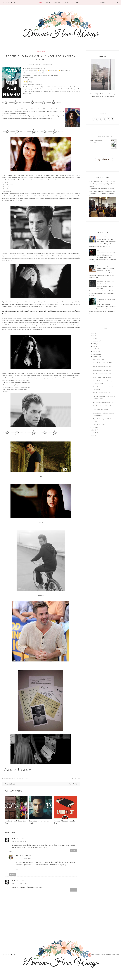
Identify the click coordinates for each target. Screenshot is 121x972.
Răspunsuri (13, 852)
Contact (66, 2)
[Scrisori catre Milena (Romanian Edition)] (113, 148)
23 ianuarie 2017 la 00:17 (19, 842)
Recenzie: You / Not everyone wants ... (39, 822)
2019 (93, 333)
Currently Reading (105, 136)
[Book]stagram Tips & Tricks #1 (103, 370)
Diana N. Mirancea (36, 64)
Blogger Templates (95, 954)
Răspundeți (73, 850)
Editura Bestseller (65, 71)
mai (94, 346)
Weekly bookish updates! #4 (102, 406)
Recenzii (26, 778)
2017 (93, 338)
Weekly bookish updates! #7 (102, 366)
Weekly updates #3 (103, 237)
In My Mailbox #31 (98, 359)
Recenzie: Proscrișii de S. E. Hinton (104, 363)
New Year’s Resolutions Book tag (103, 402)
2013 (93, 435)
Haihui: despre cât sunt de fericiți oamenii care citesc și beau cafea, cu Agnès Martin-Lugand (102, 184)
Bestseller (20, 778)
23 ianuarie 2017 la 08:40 (23, 859)
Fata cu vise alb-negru (30, 68)
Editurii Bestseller (41, 75)
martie (95, 351)
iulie (94, 343)
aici (32, 77)
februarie (96, 354)
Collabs (76, 2)
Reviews (57, 2)
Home (41, 2)
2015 (93, 430)
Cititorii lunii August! (103, 266)
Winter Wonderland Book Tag (102, 377)
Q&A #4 (99, 250)
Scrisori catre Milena (96, 140)
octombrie (96, 341)
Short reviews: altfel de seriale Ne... (15, 822)
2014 (93, 432)
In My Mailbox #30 (99, 425)
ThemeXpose (115, 954)
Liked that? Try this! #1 (100, 409)
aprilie (95, 349)
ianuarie (95, 357)
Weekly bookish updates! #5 (102, 393)
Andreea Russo (41, 51)
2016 (93, 427)
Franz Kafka (94, 142)
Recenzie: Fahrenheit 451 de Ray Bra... (65, 822)
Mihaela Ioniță (19, 839)
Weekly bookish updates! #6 (102, 374)
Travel (48, 2)
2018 (93, 336)
